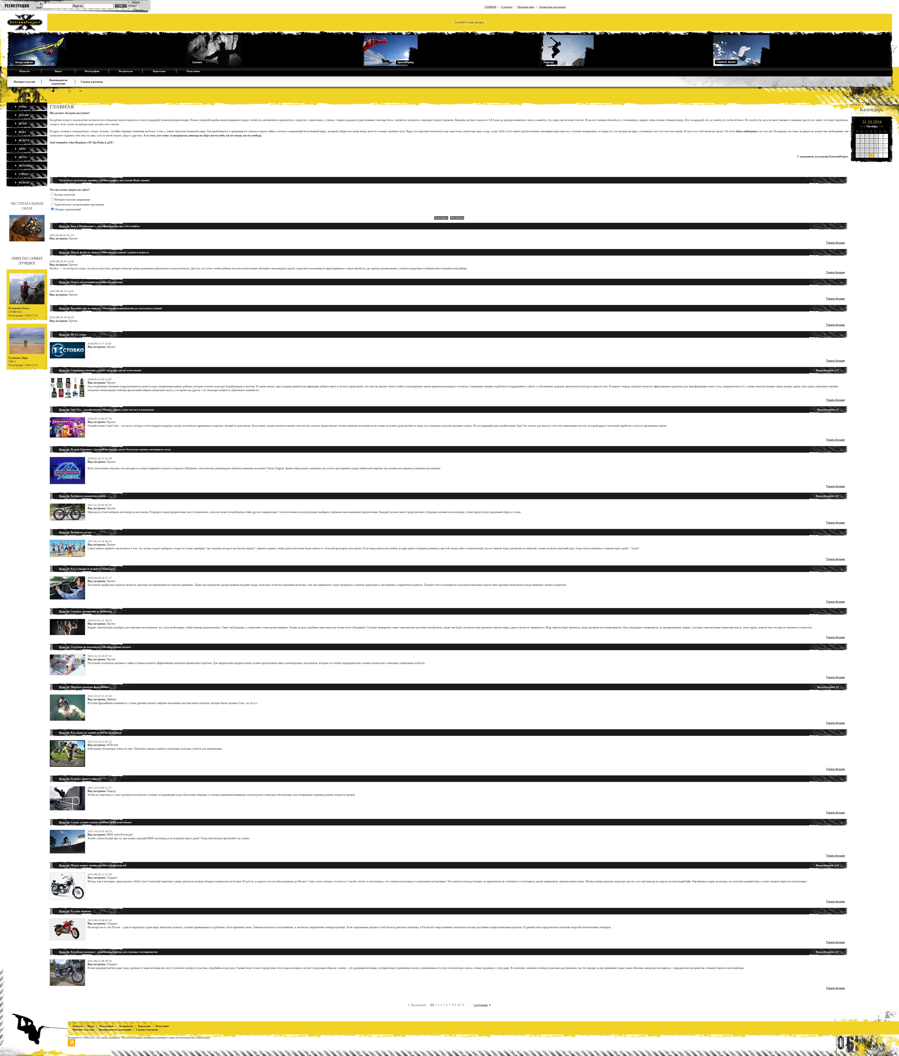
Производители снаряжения (115, 1029)
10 (458, 1005)
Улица (23, 174)
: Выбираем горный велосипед (82, 496)
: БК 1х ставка (72, 334)
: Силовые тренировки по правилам (85, 611)
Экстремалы (125, 71)
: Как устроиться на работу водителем (87, 568)
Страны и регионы (92, 81)
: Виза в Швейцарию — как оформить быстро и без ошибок (99, 226)
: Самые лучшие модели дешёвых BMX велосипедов (95, 822)
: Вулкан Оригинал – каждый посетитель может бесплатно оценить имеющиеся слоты (115, 449)
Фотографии (92, 71)
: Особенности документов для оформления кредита (95, 646)
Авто (22, 148)
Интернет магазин (24, 81)
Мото (22, 157)
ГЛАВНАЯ (490, 6)
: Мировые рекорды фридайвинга (84, 687)
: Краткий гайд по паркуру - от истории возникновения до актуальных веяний (110, 308)
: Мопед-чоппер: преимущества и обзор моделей (92, 865)
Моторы (24, 165)
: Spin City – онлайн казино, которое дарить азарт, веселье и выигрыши (106, 409)
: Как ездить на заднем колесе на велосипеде (90, 732)
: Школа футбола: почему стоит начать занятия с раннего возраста (104, 252)
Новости (24, 71)
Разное (23, 182)
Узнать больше (835, 242)
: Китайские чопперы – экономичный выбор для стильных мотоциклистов (108, 951)
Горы (22, 106)
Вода (22, 132)
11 (463, 1005)
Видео (58, 71)
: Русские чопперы (75, 911)
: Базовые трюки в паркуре (80, 778)
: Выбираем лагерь (75, 532)
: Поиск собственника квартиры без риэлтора (91, 282)
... (469, 1005)
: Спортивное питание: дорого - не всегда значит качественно (100, 370)
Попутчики (193, 71)
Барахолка (159, 71)
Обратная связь (525, 6)
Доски (23, 115)
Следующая (481, 1005)
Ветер (22, 123)
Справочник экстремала (552, 6)
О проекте (506, 6)
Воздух (23, 140)
